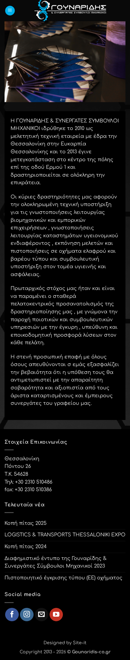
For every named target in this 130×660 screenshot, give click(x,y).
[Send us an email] (41, 615)
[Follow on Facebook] (12, 615)
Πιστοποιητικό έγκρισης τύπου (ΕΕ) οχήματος (63, 578)
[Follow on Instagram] (27, 615)
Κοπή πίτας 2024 (26, 546)
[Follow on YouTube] (56, 615)
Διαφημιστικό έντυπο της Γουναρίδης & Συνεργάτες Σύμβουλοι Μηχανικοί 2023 (56, 562)
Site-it (79, 642)
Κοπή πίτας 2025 (26, 523)
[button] (10, 11)
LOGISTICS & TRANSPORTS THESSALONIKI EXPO (65, 535)
